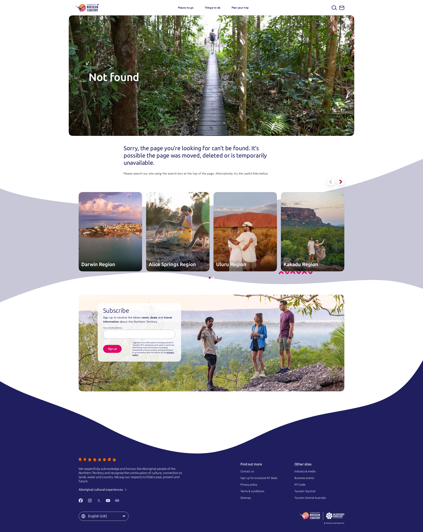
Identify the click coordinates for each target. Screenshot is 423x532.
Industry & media (305, 471)
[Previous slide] (331, 181)
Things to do (212, 7)
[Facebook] (81, 500)
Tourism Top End (304, 491)
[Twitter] (99, 500)
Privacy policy (248, 484)
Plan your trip (240, 7)
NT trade (299, 484)
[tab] (210, 278)
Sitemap (245, 497)
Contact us (247, 471)
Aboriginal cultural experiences (101, 490)
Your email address (112, 328)
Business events (304, 478)
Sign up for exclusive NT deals (258, 478)
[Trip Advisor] (117, 500)
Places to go (185, 7)
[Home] (87, 7)
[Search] (334, 7)
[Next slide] (340, 181)
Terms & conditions (252, 491)
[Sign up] (341, 7)
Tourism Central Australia (310, 497)
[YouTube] (108, 500)
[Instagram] (90, 500)
